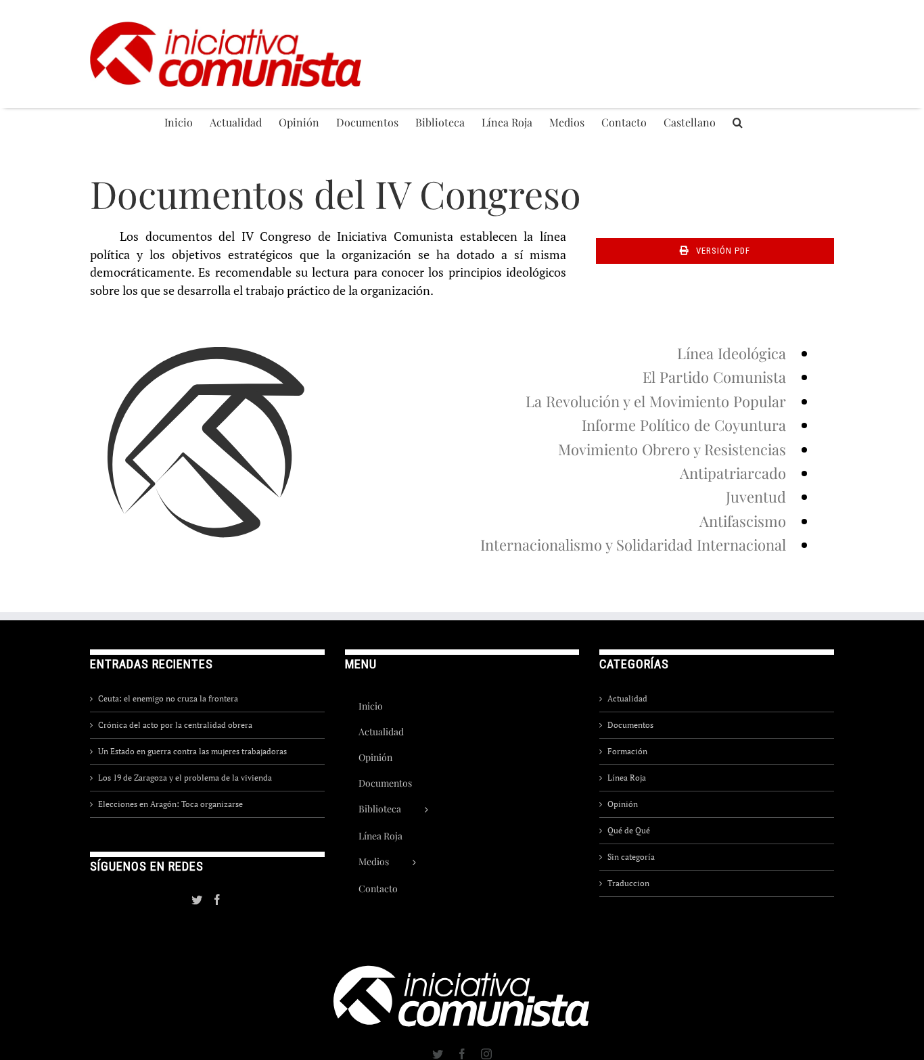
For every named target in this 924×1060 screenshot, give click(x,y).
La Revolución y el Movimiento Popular (656, 401)
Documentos (630, 725)
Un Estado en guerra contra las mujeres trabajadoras (192, 751)
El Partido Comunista (714, 377)
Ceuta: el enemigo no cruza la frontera (168, 698)
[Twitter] (196, 899)
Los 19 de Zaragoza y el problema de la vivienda (185, 778)
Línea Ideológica (731, 353)
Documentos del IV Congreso (335, 193)
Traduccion (628, 883)
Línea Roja (626, 778)
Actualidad (627, 698)
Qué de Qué (628, 830)
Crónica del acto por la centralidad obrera (175, 725)
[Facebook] (217, 899)
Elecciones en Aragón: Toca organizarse (170, 804)
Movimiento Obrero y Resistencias (672, 449)
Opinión (622, 804)
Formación (627, 751)
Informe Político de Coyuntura (684, 425)
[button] (738, 121)
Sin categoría (631, 857)
